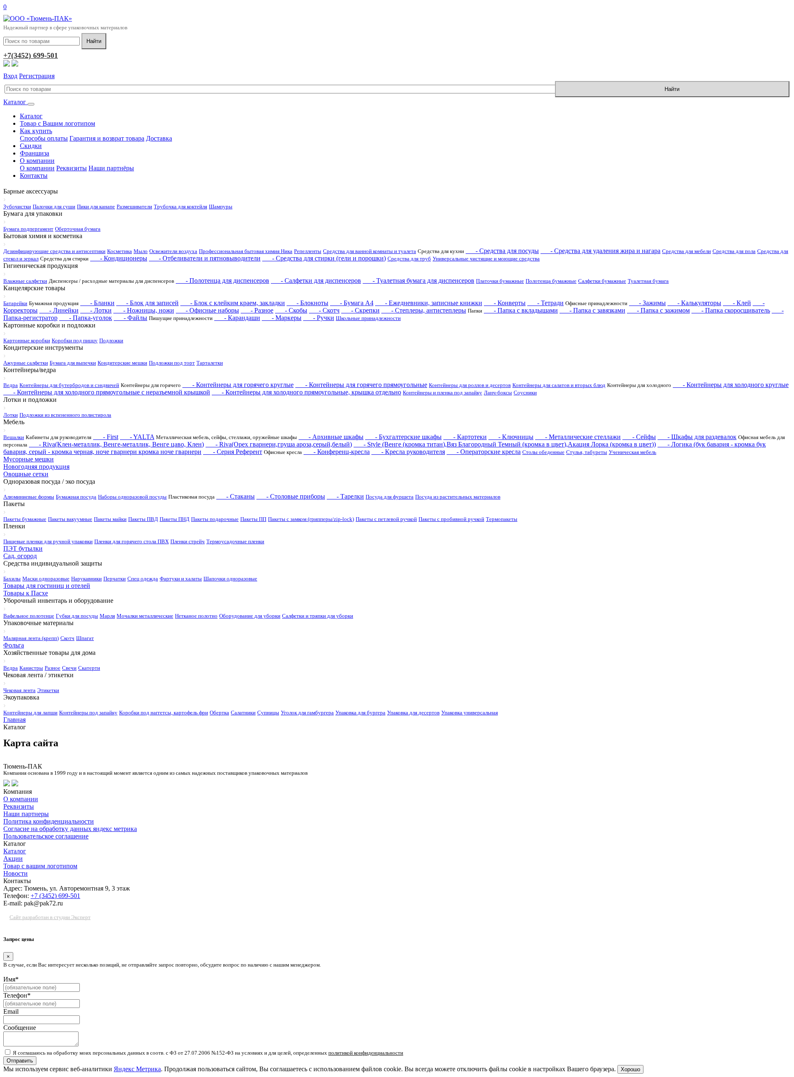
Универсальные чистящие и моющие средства (486, 259)
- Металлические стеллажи (578, 436)
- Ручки (318, 317)
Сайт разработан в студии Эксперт (50, 917)
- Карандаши (237, 317)
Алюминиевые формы (28, 497)
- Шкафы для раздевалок (697, 436)
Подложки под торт (172, 363)
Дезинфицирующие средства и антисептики (54, 251)
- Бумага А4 (351, 302)
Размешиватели (134, 206)
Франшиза (34, 153)
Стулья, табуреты (586, 452)
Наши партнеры (26, 813)
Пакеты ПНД (174, 519)
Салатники (243, 712)
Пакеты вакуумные (70, 519)
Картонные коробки (26, 340)
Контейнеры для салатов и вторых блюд (558, 385)
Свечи (69, 668)
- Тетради (545, 302)
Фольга (13, 645)
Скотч (67, 638)
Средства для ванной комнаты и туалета (369, 251)
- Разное (257, 310)
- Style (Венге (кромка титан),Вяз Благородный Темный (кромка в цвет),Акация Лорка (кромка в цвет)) (505, 444)
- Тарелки (345, 496)
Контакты (34, 175)
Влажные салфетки (25, 281)
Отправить (20, 1061)
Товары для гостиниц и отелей (46, 585)
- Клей (737, 302)
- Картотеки (465, 436)
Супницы (268, 712)
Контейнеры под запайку (88, 712)
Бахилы (12, 579)
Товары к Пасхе (25, 593)
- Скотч (324, 310)
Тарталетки (209, 363)
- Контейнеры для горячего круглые (238, 384)
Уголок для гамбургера (307, 712)
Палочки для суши (54, 206)
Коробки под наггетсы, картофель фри (163, 712)
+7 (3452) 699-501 (55, 895)
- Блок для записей (147, 302)
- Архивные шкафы (331, 436)
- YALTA (137, 436)
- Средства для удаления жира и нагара (600, 250)
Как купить (36, 130)
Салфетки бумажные (602, 281)
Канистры (31, 668)
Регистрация (37, 75)
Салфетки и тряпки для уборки (317, 616)
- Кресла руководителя (408, 451)
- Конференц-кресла (337, 451)
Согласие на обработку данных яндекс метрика (70, 828)
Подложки (111, 340)
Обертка (219, 712)
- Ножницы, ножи (143, 310)
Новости (15, 873)
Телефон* (17, 995)
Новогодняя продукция (36, 466)
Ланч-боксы (498, 392)
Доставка (159, 138)
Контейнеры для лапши (30, 712)
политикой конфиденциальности (365, 1053)
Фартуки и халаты (181, 579)
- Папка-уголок (85, 317)
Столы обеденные (543, 452)
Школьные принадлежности (368, 318)
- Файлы (130, 317)
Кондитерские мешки (122, 363)
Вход (10, 75)
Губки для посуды (77, 616)
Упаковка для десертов (413, 712)
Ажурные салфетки (25, 363)
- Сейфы (639, 436)
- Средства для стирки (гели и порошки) (324, 258)
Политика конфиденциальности (48, 821)
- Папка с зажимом (658, 310)
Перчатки (114, 579)
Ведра (10, 385)
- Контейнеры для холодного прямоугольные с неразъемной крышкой (106, 392)
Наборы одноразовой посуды (132, 497)
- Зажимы (647, 302)
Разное (52, 668)
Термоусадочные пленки (235, 541)
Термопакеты (501, 519)
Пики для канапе (96, 206)
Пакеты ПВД (143, 519)
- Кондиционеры (118, 258)
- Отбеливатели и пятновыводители (205, 258)
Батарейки (15, 303)
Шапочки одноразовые (230, 579)
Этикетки (48, 690)
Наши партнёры (111, 168)
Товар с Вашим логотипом (57, 123)
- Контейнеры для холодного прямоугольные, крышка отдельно (306, 392)
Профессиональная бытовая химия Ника (245, 251)
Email (11, 1011)
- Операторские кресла (484, 451)
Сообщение (19, 1027)
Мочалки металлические (145, 616)
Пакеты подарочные (215, 519)
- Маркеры (281, 317)
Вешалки (13, 437)
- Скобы (291, 310)
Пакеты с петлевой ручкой (386, 519)
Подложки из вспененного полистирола (65, 415)
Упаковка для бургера (360, 712)
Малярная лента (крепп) (31, 638)
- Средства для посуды (502, 250)
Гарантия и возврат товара (106, 138)
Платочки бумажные (500, 281)
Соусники (525, 392)
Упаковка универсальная (469, 712)
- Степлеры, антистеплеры (423, 310)
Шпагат (85, 638)
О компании (37, 160)
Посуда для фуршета (390, 497)
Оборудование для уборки (249, 616)
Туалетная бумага (648, 281)
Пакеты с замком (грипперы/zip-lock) (311, 519)
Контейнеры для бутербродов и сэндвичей (69, 385)
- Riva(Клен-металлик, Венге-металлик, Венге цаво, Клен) (116, 444)
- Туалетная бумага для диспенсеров (418, 280)
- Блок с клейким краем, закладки (232, 302)
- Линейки (59, 310)
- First (105, 436)
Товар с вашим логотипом (40, 865)
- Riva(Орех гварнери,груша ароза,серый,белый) (279, 444)
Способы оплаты (44, 138)
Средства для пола (734, 251)
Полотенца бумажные (551, 281)
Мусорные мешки (28, 459)
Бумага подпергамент (28, 229)
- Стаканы (235, 496)
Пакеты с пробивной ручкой (451, 519)
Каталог (15, 101)
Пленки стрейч (187, 541)
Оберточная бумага (77, 229)
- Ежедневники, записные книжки (428, 302)
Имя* (11, 979)
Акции (13, 858)
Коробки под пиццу (75, 340)
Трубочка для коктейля (180, 206)
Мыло (141, 251)
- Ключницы (510, 436)
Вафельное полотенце (28, 616)
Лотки (10, 415)
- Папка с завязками (592, 310)
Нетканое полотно (196, 616)
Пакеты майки (110, 519)
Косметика (119, 251)
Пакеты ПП (253, 519)
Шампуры (220, 206)
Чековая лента (19, 690)
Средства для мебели (686, 251)
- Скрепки (360, 310)
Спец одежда (142, 579)
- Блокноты (307, 302)
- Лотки (96, 310)
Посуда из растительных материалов (457, 497)
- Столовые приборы (290, 496)
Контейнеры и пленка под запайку (442, 392)
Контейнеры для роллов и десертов (470, 385)
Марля (107, 616)
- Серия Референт (232, 451)
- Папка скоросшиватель (730, 310)
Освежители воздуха (173, 251)
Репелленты (307, 251)
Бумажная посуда (76, 497)
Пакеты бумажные (24, 519)
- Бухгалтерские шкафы (403, 436)
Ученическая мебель (632, 452)
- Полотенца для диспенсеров (222, 280)
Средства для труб (409, 259)
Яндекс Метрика (137, 1068)
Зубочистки (17, 206)
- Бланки (97, 302)
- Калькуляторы (694, 302)
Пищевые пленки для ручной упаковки (48, 541)
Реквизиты (71, 168)
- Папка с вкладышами (521, 310)
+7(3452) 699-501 (30, 55)
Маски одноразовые (45, 579)
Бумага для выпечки (73, 363)
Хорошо (630, 1069)
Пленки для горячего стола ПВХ (131, 541)
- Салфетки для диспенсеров (316, 280)
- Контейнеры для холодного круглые (731, 384)
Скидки (31, 145)
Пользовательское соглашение (45, 836)
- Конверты (505, 302)
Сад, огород (20, 555)
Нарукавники (86, 579)
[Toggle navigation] (31, 104)
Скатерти (89, 668)
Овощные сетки (25, 474)
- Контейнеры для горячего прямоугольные (361, 384)
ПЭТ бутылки (23, 548)
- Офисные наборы (207, 310)
